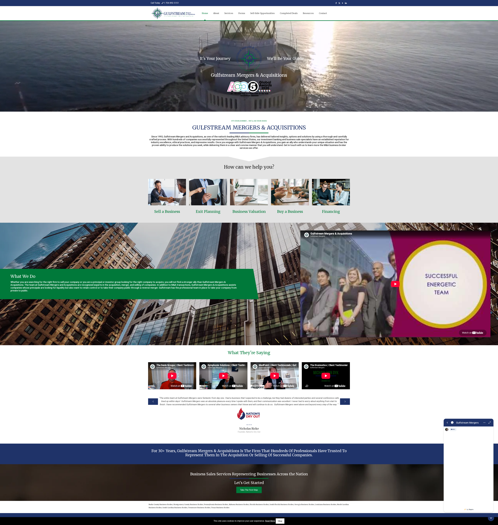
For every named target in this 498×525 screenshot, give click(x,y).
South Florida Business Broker (282, 504)
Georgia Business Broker (304, 504)
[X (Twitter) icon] (339, 3)
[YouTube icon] (343, 3)
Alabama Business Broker (239, 504)
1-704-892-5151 (171, 3)
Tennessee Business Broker (199, 508)
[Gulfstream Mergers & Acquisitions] (173, 13)
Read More (270, 521)
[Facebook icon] (336, 3)
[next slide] (345, 401)
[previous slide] (153, 401)
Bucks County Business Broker (161, 504)
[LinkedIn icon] (346, 3)
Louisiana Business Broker (325, 504)
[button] (491, 518)
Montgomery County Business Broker (188, 504)
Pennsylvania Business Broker (216, 504)
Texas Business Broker (220, 508)
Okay (280, 521)
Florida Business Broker (259, 504)
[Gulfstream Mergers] (468, 465)
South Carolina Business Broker (174, 508)
